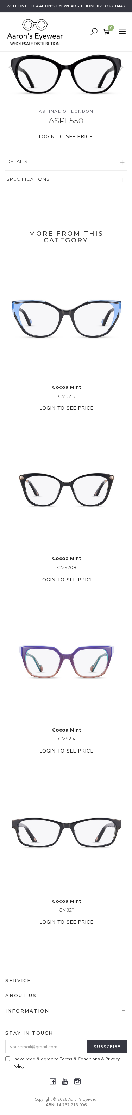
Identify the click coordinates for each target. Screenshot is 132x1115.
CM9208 (66, 567)
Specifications (28, 179)
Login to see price (66, 136)
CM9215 (66, 396)
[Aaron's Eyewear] (36, 31)
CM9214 (66, 738)
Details (17, 161)
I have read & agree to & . (66, 1062)
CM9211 (67, 910)
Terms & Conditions (80, 1058)
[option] (66, 74)
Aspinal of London (66, 111)
